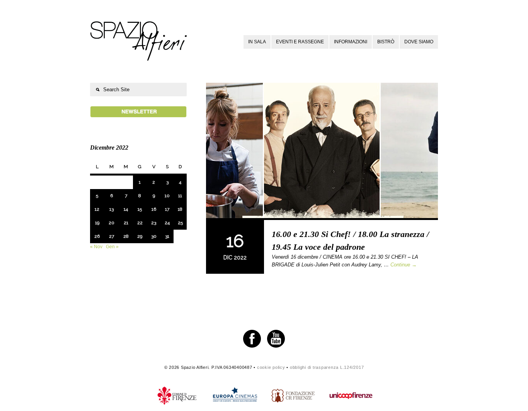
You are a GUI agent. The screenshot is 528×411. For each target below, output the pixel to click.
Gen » (112, 246)
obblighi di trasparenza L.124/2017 (327, 367)
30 (154, 236)
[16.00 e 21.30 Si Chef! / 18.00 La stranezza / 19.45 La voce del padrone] (322, 151)
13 (111, 209)
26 (97, 236)
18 (180, 209)
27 (111, 236)
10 (167, 195)
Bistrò (385, 41)
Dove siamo (418, 41)
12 (97, 209)
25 (180, 222)
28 (126, 236)
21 (126, 222)
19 (97, 222)
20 (111, 222)
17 (167, 209)
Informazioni (350, 41)
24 (167, 222)
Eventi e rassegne (300, 41)
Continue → (403, 265)
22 (140, 222)
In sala (257, 41)
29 (139, 236)
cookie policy (271, 367)
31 (167, 236)
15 (140, 209)
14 (126, 209)
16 (154, 209)
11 (180, 195)
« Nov (96, 246)
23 (153, 222)
